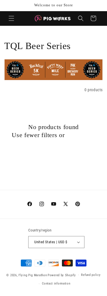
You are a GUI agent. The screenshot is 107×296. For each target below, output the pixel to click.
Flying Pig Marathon (33, 275)
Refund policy (90, 275)
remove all (80, 135)
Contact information (56, 283)
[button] (11, 18)
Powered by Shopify (62, 275)
